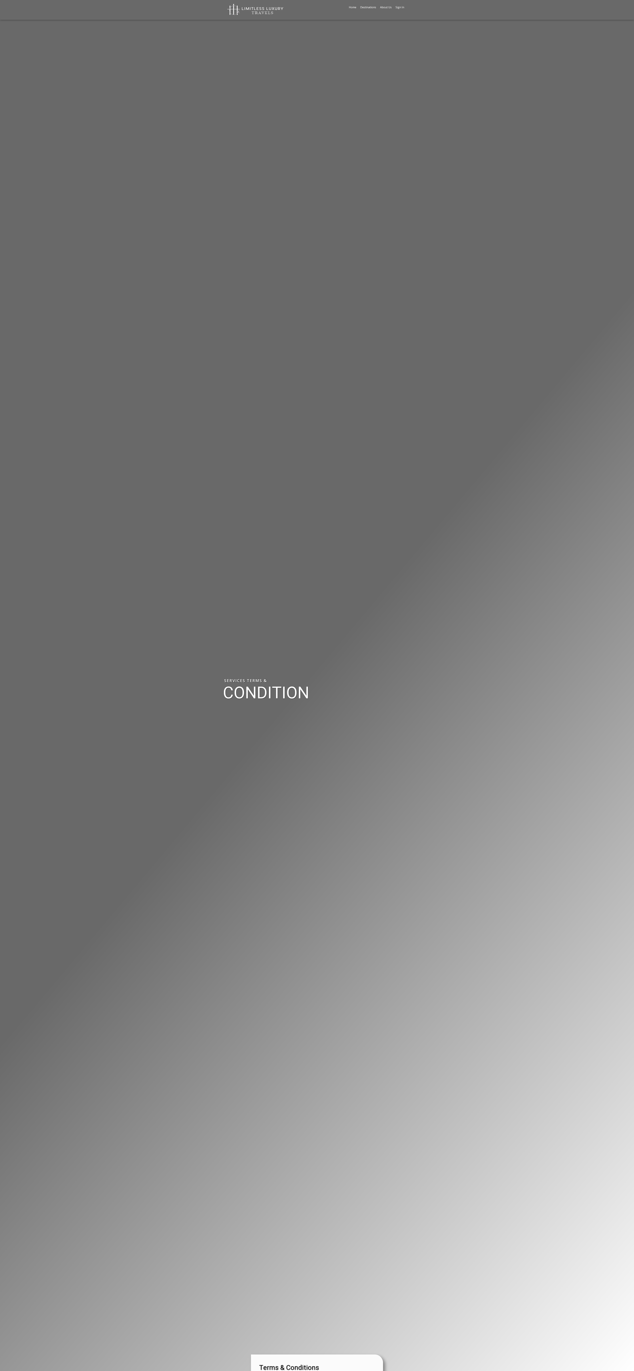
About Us (386, 7)
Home (352, 7)
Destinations (368, 7)
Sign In (400, 7)
